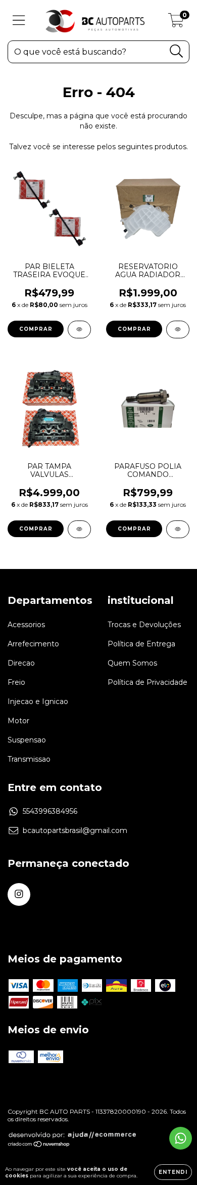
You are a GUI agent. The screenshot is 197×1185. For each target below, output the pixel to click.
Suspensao (27, 739)
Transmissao (29, 759)
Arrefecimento (33, 643)
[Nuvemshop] (39, 1145)
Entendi (173, 1172)
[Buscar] (176, 51)
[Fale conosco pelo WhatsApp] (180, 1138)
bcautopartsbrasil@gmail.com (75, 830)
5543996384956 (50, 811)
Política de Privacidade (147, 682)
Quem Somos (132, 663)
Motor (18, 720)
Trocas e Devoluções (144, 624)
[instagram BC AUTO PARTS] (19, 894)
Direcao (21, 663)
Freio (16, 682)
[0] (176, 22)
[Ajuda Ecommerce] (72, 1136)
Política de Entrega (141, 643)
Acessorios (26, 624)
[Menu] (19, 20)
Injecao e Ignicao (38, 701)
